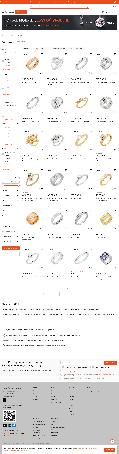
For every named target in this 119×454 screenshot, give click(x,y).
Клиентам (50, 12)
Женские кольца (21, 309)
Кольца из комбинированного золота (34, 314)
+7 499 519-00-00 (8, 393)
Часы (70, 411)
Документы (54, 432)
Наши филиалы (8, 396)
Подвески (72, 405)
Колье (71, 408)
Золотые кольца (8, 309)
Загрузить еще (69, 288)
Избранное (103, 12)
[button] (59, 48)
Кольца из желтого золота (11, 314)
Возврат (35, 427)
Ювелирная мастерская (94, 391)
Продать (53, 393)
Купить (53, 396)
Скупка (35, 399)
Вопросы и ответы (39, 435)
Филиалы (66, 12)
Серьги (71, 396)
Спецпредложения (39, 438)
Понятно (109, 449)
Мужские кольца (35, 309)
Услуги (43, 12)
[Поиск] (88, 7)
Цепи (70, 402)
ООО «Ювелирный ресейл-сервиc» (79, 371)
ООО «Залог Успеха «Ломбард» (103, 374)
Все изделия (73, 391)
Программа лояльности (37, 431)
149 (88, 294)
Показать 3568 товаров (10, 248)
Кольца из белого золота (71, 309)
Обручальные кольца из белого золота (61, 314)
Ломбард (31, 12)
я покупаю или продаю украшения (77, 367)
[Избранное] (42, 54)
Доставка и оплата (39, 424)
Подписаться (110, 362)
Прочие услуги (56, 402)
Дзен (4, 400)
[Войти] (113, 12)
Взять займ (36, 391)
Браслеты (72, 399)
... (81, 294)
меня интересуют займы (103, 367)
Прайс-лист (36, 393)
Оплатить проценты (39, 421)
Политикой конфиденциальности (85, 448)
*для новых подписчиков (8, 374)
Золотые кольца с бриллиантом (105, 314)
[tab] (30, 73)
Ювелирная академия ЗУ (58, 428)
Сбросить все (10, 254)
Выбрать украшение (58, 2)
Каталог (23, 12)
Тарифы (35, 396)
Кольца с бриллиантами (84, 314)
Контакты (54, 435)
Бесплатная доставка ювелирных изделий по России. (32, 2)
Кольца (71, 393)
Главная (3, 35)
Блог (52, 424)
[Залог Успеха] (8, 12)
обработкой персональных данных (16, 450)
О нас (53, 405)
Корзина (107, 12)
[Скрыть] (115, 2)
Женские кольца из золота (51, 309)
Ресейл (37, 12)
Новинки (72, 414)
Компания (58, 12)
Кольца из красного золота (90, 309)
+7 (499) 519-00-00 (110, 6)
